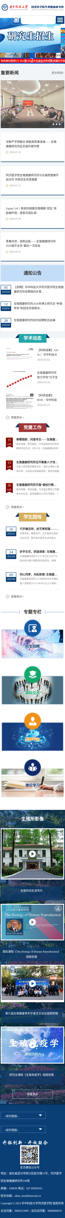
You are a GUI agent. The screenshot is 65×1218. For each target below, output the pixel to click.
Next (61, 102)
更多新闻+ (58, 72)
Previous (4, 102)
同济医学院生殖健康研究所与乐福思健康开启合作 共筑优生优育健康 (32, 177)
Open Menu (60, 20)
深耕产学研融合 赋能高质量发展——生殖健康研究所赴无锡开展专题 (31, 144)
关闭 (61, 58)
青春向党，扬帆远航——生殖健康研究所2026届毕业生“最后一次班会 (31, 243)
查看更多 (32, 1094)
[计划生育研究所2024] (32, 5)
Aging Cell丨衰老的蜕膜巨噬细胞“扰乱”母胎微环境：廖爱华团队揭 (31, 210)
